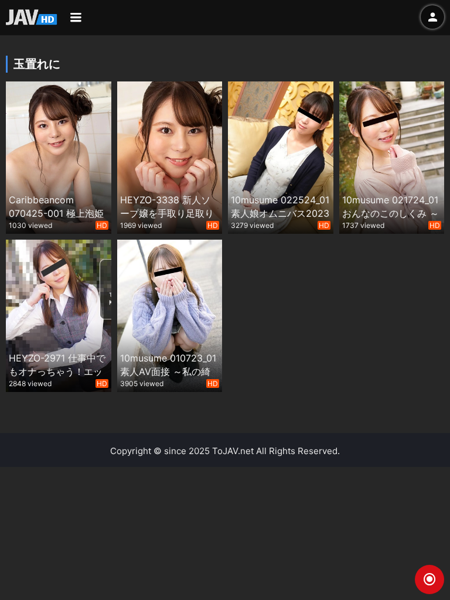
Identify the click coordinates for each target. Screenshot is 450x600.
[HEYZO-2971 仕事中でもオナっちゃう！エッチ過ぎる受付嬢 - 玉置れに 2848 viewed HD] (58, 314)
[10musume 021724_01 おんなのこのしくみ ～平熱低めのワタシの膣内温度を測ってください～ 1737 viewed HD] (392, 156)
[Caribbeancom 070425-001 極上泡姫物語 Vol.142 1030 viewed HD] (58, 156)
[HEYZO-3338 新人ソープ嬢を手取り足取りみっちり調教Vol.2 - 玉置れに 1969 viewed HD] (170, 156)
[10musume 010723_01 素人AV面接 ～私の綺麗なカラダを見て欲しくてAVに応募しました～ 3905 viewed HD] (170, 314)
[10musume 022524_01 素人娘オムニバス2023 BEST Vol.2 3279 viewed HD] (280, 156)
